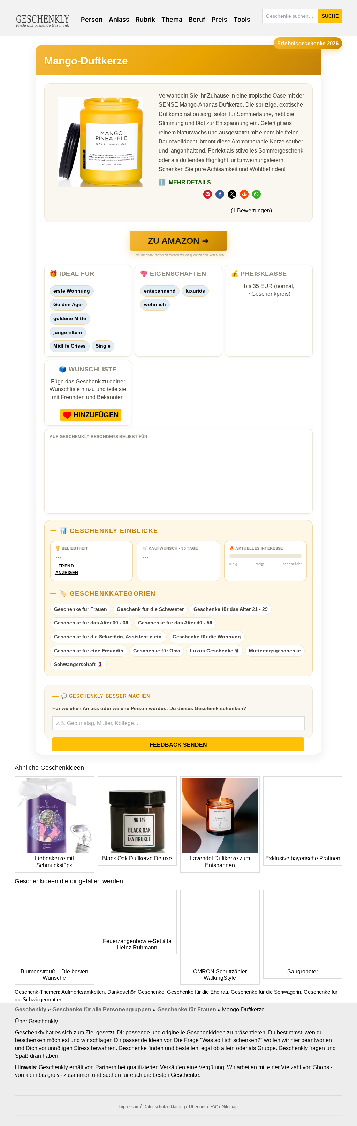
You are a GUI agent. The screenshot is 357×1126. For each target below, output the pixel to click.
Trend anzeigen (66, 569)
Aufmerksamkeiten (83, 992)
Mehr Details (185, 182)
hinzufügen (96, 415)
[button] (207, 194)
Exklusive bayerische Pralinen (302, 858)
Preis (219, 19)
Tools (242, 19)
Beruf (197, 19)
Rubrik (145, 19)
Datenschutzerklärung (164, 1106)
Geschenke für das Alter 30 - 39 (91, 623)
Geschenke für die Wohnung (207, 636)
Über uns (197, 1106)
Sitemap (230, 1106)
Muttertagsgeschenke (275, 650)
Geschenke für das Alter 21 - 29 (230, 609)
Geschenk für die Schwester (150, 609)
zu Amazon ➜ (178, 241)
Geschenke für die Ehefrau (197, 992)
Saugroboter (302, 971)
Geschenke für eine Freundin (88, 650)
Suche (330, 16)
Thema (171, 19)
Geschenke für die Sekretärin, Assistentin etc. (108, 636)
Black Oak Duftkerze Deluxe (137, 858)
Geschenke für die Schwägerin (266, 992)
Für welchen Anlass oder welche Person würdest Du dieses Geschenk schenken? (149, 708)
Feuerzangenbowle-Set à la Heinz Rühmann (137, 944)
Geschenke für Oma (156, 650)
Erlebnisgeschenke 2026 (308, 43)
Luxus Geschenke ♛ (214, 650)
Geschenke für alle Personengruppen (101, 1009)
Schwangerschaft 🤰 (78, 664)
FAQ (214, 1106)
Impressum (129, 1106)
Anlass (119, 19)
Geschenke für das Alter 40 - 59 (175, 623)
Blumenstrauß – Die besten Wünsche (54, 975)
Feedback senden (178, 745)
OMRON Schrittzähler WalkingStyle (220, 975)
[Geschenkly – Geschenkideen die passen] (42, 20)
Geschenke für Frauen (80, 609)
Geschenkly (30, 1009)
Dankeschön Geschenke (135, 992)
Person (91, 19)
